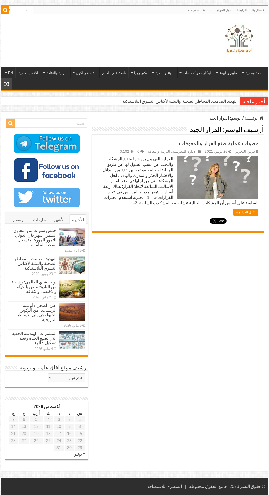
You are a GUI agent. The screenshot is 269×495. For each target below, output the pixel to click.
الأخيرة (78, 220)
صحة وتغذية (254, 73)
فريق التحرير (245, 151)
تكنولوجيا (140, 73)
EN (10, 73)
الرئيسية (252, 118)
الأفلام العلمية (28, 73)
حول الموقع (223, 10)
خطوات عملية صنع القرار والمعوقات (218, 143)
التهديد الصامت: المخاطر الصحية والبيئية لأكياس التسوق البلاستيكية (180, 101)
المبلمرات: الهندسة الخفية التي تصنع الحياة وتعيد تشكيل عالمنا (34, 338)
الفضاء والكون (86, 73)
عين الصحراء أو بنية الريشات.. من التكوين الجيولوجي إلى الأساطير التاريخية (35, 312)
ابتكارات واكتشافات (197, 73)
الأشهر (59, 220)
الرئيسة (242, 10)
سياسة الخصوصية (199, 10)
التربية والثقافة (57, 73)
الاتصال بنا (258, 10)
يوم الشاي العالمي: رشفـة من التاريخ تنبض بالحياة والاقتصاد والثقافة (34, 287)
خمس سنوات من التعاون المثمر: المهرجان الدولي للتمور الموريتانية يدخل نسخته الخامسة (34, 237)
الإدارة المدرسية (184, 151)
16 (69, 433)
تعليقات (39, 220)
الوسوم (19, 220)
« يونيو (79, 454)
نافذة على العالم (114, 73)
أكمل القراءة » (245, 212)
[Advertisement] (100, 31)
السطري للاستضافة (164, 486)
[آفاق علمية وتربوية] (240, 39)
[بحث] (5, 10)
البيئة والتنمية (165, 73)
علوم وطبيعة (228, 73)
